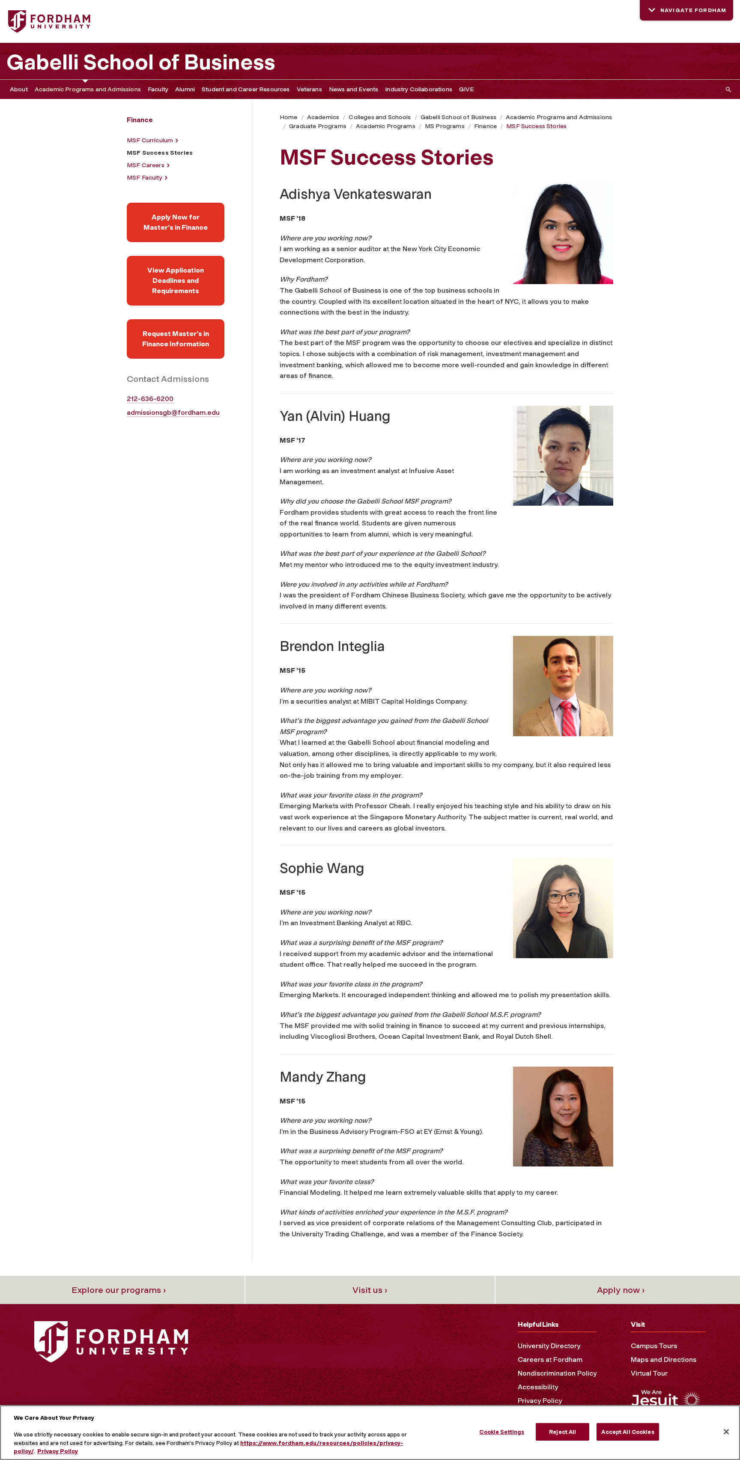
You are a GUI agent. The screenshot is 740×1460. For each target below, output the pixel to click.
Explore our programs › (119, 1290)
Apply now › (621, 1290)
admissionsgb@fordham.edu (173, 412)
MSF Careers (145, 165)
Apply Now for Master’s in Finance (175, 222)
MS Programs (445, 126)
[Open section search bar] (727, 89)
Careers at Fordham (550, 1359)
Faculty (158, 89)
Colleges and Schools (380, 117)
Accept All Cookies (627, 1432)
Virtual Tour (649, 1373)
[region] (370, 1432)
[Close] (726, 1431)
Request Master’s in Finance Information (175, 339)
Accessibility (538, 1387)
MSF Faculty (144, 177)
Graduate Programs (317, 126)
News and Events (353, 89)
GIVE (466, 89)
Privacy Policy (540, 1401)
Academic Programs (385, 126)
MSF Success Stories (536, 126)
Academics (323, 117)
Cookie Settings (501, 1432)
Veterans (309, 89)
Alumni (185, 89)
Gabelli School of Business (140, 62)
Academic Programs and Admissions (88, 89)
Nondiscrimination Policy (557, 1373)
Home (289, 117)
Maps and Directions (663, 1359)
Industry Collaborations (418, 89)
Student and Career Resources (245, 89)
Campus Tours (654, 1346)
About (19, 89)
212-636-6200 (150, 399)
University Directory (549, 1346)
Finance (485, 126)
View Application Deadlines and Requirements (175, 280)
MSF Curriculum (150, 140)
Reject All (562, 1432)
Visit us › (370, 1290)
